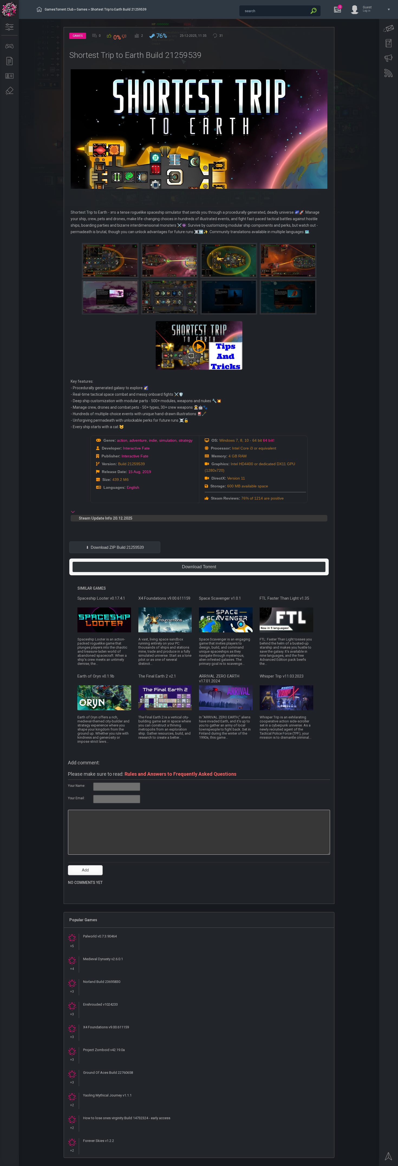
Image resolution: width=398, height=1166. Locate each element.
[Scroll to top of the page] (388, 1158)
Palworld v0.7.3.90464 (100, 936)
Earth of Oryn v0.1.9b (95, 676)
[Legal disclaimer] (9, 91)
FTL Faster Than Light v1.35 (284, 598)
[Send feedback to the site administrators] (388, 28)
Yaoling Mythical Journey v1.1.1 (107, 1095)
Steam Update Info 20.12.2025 (105, 518)
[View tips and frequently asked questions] (388, 58)
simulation (168, 440)
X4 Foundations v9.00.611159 (164, 598)
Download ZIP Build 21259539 (117, 547)
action (122, 440)
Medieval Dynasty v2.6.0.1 (103, 959)
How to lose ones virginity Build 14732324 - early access (126, 1118)
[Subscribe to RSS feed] (388, 73)
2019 (146, 472)
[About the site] (9, 76)
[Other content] (9, 61)
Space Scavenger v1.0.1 (220, 598)
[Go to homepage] (9, 9)
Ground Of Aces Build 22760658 (108, 1073)
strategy (186, 440)
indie (153, 440)
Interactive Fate (136, 448)
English (133, 487)
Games (82, 9)
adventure (138, 440)
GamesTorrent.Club (59, 9)
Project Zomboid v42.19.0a (104, 1050)
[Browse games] (9, 46)
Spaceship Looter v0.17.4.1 (101, 598)
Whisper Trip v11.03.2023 (282, 676)
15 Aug (134, 472)
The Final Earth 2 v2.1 (157, 676)
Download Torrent (199, 566)
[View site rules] (388, 43)
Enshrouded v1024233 (100, 1004)
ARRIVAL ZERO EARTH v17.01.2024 (219, 678)
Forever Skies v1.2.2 (98, 1141)
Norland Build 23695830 (101, 982)
